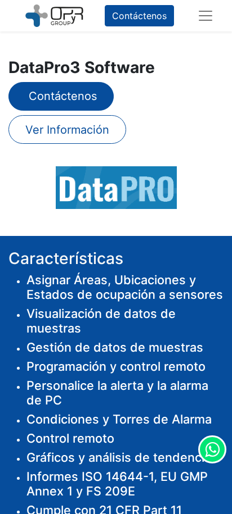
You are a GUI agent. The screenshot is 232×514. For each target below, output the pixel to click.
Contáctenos (139, 15)
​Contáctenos (61, 96)
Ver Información (67, 130)
